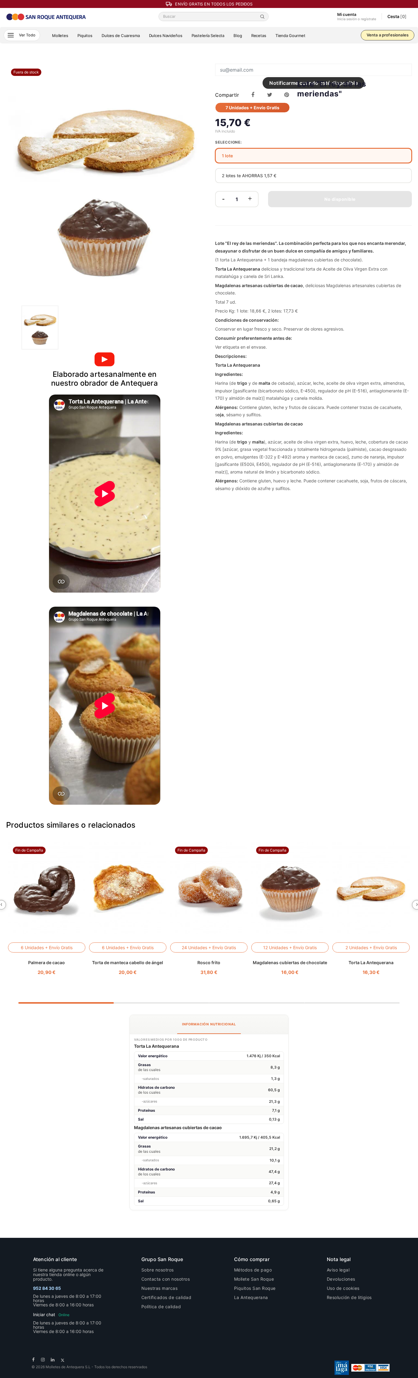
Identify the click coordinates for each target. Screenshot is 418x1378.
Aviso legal (338, 1269)
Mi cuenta (356, 16)
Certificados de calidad (166, 1297)
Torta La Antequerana (371, 962)
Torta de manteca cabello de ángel (127, 962)
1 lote (227, 155)
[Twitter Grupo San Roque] (62, 1359)
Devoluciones (341, 1279)
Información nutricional (209, 1024)
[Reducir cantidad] (224, 199)
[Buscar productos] (263, 16)
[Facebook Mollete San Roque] (33, 1359)
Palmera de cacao (46, 962)
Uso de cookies (343, 1288)
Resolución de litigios (349, 1297)
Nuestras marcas (159, 1288)
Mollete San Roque (254, 1279)
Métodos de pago (253, 1269)
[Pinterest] (286, 95)
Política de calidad (161, 1306)
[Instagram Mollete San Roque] (43, 1359)
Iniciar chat (51, 1314)
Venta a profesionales (388, 34)
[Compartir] (252, 95)
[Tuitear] (269, 95)
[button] (22, 35)
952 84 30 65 (47, 1288)
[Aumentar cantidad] (250, 199)
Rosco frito (208, 962)
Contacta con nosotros (165, 1279)
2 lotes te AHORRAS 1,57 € (249, 175)
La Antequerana (251, 1297)
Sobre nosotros (157, 1269)
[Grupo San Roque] (46, 16)
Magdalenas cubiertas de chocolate (290, 962)
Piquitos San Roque (255, 1288)
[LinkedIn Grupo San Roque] (53, 1359)
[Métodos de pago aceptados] (370, 1367)
